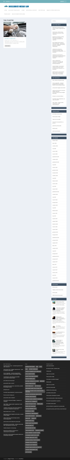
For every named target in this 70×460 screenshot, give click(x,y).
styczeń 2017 (54, 269)
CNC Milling (58, 325)
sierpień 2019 (54, 242)
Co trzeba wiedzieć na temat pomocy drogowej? (58, 333)
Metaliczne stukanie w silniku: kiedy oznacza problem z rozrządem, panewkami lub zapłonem (58, 38)
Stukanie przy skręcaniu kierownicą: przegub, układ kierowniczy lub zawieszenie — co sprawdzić (58, 51)
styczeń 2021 (54, 218)
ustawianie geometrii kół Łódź (32, 435)
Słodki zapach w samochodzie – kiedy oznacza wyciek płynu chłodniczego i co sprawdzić (58, 72)
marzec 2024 (54, 167)
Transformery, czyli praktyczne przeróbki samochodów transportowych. (11, 377)
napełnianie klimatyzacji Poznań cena (34, 388)
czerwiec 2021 (55, 205)
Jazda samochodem (56, 131)
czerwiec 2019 (55, 248)
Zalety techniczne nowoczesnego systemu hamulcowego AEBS (12, 418)
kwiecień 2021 (55, 210)
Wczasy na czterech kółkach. (57, 96)
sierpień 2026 (54, 140)
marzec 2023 (54, 183)
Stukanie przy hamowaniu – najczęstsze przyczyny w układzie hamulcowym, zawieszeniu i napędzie (58, 56)
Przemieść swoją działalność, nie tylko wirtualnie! (58, 99)
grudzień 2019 (55, 232)
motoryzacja (38, 385)
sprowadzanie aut (29, 425)
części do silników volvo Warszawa (33, 371)
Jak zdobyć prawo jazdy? (57, 113)
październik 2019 (55, 237)
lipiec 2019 (54, 245)
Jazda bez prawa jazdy (56, 125)
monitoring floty (29, 385)
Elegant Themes (11, 458)
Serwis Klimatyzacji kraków (31, 423)
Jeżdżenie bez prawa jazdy (60, 350)
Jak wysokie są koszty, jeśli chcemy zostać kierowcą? (56, 408)
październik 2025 (55, 156)
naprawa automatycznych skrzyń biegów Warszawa (34, 391)
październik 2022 (55, 191)
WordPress (21, 458)
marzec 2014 (54, 272)
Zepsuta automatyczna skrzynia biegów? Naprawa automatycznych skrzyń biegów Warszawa (58, 92)
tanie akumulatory (30, 430)
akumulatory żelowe (30, 366)
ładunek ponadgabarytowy (31, 449)
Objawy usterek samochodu (53, 10)
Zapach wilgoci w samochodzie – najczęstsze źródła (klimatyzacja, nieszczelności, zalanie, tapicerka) (58, 342)
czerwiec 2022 (55, 194)
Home (5, 10)
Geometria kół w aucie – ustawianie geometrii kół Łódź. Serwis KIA (13, 366)
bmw (27, 369)
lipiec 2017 (54, 264)
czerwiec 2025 (55, 159)
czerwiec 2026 (55, 145)
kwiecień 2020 (55, 224)
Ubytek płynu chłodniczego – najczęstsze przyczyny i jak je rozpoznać (58, 33)
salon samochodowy (30, 415)
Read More (7, 45)
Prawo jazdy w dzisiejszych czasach (53, 395)
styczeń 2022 (54, 199)
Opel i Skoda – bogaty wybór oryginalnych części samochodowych (57, 103)
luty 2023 (54, 186)
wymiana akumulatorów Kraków (33, 440)
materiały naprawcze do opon (32, 381)
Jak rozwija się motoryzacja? (9, 380)
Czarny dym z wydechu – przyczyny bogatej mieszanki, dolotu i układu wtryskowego (58, 309)
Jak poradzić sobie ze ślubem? (9, 397)
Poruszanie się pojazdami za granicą (57, 122)
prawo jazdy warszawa (30, 406)
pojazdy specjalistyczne (31, 403)
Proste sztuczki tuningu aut (9, 395)
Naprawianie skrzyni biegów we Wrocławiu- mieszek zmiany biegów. (13, 415)
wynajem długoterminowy (31, 444)
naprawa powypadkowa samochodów (33, 394)
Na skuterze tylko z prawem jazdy (53, 368)
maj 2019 (54, 251)
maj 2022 (54, 197)
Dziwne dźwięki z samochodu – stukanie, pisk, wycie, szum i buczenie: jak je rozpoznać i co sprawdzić (58, 68)
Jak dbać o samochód (10, 38)
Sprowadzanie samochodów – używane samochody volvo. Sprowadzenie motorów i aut (13, 425)
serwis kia (34, 418)
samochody (38, 415)
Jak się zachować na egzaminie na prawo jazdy (55, 406)
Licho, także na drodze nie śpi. (58, 80)
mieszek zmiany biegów (30, 383)
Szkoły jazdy (48, 371)
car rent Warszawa (33, 369)
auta (41, 366)
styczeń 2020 (54, 229)
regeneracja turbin (30, 411)
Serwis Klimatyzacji (30, 420)
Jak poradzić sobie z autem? (9, 383)
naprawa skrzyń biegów (31, 396)
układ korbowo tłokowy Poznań (33, 432)
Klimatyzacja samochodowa (32, 376)
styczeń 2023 (54, 189)
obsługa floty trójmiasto (31, 401)
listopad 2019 (55, 234)
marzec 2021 (54, 213)
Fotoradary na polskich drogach (52, 379)
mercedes (42, 381)
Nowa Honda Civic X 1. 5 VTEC (9, 411)
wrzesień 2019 (55, 240)
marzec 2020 (54, 226)
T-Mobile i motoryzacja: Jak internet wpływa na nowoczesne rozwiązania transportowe (13, 408)
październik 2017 (55, 256)
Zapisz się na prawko (56, 119)
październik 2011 (55, 280)
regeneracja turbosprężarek (32, 413)
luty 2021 (54, 215)
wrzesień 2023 (55, 172)
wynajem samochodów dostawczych (33, 447)
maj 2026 (54, 148)
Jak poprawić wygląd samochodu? (58, 87)
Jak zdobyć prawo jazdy (14, 10)
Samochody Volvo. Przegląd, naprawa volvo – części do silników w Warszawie (13, 370)
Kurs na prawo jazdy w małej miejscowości (54, 398)
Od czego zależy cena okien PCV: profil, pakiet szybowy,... (20, 1)
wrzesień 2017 (55, 259)
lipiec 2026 (54, 143)
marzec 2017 (54, 267)
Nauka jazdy (54, 128)
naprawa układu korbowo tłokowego (34, 399)
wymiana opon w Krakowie (31, 442)
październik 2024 (55, 162)
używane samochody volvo (31, 437)
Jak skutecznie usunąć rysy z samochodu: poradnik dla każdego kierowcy (13, 386)
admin (6, 40)
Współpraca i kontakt (31, 10)
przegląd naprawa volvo (31, 408)
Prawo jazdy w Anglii (56, 116)
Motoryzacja (42, 10)
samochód (28, 418)
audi (37, 366)
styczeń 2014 (54, 277)
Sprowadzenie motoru (30, 427)
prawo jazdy (7, 14)
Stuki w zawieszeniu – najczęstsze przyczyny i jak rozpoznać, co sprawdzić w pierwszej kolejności (57, 62)
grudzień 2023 (55, 170)
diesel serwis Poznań (30, 373)
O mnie (22, 10)
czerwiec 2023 (55, 175)
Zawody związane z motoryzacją (10, 427)
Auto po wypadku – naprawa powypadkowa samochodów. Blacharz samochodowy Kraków (58, 84)
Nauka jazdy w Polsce (60, 301)
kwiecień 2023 (55, 180)
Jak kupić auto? (6, 389)
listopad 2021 (55, 202)
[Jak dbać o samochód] (15, 29)
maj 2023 (54, 178)
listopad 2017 (55, 253)
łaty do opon (28, 452)
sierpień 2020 (54, 221)
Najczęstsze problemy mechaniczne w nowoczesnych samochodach (11, 431)
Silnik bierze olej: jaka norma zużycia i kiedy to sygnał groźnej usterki (58, 28)
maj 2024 (54, 164)
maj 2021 (54, 207)
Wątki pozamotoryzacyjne (18, 14)
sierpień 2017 (54, 261)
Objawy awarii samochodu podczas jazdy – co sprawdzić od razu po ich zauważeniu (58, 318)
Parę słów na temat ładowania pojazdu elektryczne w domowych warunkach (13, 435)
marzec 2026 (54, 151)
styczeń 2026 (54, 153)
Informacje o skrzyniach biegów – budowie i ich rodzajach (13, 401)
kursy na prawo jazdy (30, 378)
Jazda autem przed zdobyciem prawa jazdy (12, 421)
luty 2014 (54, 275)
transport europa (39, 430)
